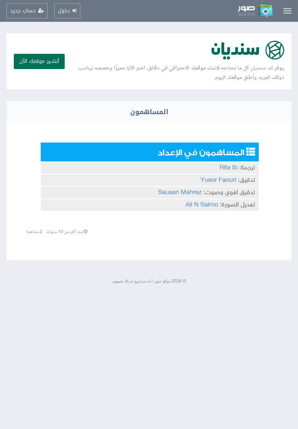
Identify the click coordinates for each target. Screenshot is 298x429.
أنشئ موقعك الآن (39, 61)
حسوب (118, 281)
